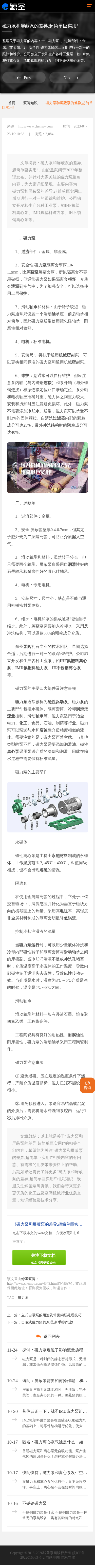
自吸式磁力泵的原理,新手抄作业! (47, 1322)
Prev (24, 78)
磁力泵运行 (29, 945)
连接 (48, 382)
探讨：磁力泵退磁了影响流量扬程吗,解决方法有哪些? (54, 1350)
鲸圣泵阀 (28, 1279)
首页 (11, 103)
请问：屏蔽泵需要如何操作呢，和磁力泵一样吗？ (54, 1380)
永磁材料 (60, 855)
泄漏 (15, 286)
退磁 (44, 870)
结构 (55, 425)
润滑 (72, 564)
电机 (25, 341)
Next (71, 78)
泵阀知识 (30, 103)
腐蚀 (44, 730)
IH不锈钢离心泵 (66, 668)
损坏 (72, 279)
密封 (76, 362)
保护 (23, 293)
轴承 (33, 307)
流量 (11, 716)
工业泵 (46, 661)
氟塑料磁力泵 (36, 668)
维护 (25, 375)
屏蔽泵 (32, 272)
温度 (27, 863)
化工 (23, 723)
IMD (19, 668)
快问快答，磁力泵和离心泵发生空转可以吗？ (54, 1472)
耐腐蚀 (74, 1035)
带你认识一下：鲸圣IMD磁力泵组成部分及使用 (54, 1411)
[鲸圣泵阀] (13, 6)
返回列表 (47, 1336)
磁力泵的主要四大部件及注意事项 (45, 688)
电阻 (64, 911)
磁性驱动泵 (58, 702)
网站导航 (68, 1557)
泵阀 (27, 646)
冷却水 (33, 411)
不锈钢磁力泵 (34, 1503)
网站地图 (53, 1557)
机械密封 (67, 355)
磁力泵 (21, 41)
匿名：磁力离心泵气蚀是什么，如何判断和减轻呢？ (54, 1442)
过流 (25, 251)
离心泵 (13, 751)
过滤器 (59, 418)
